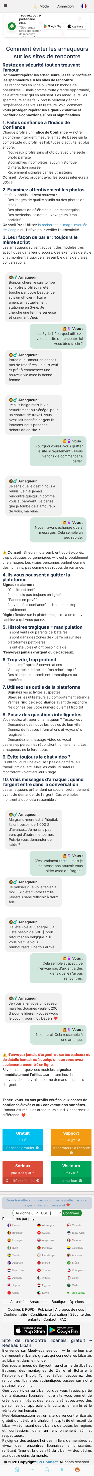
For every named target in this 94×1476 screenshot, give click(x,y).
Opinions (76, 1301)
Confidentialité (15, 1314)
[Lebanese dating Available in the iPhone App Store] (31, 1327)
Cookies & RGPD (21, 1309)
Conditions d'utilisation (48, 1314)
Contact (49, 1319)
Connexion (65, 6)
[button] (5, 5)
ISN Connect (47, 1462)
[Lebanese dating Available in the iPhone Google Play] (64, 1327)
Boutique (59, 1301)
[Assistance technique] (77, 1470)
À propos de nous (69, 1309)
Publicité (45, 1309)
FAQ (63, 1319)
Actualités (18, 1301)
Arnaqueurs (39, 1301)
